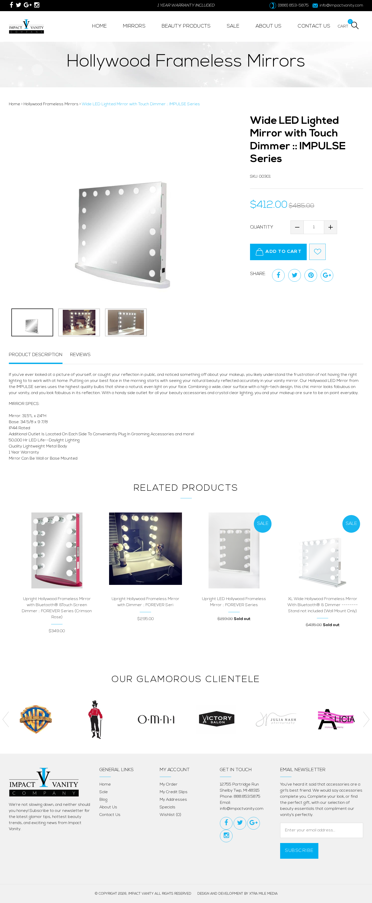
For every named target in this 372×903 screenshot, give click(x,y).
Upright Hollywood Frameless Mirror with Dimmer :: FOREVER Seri (145, 602)
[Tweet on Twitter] (294, 275)
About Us (268, 26)
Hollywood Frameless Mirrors (51, 104)
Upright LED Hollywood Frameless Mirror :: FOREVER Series (234, 602)
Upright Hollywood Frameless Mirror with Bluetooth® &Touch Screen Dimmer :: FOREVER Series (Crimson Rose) (57, 608)
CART (343, 26)
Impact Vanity (141, 893)
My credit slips (174, 792)
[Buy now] (42, 569)
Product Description (36, 355)
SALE (233, 26)
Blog (103, 800)
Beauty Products (186, 26)
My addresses (173, 800)
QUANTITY (261, 227)
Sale (103, 792)
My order (169, 785)
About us (108, 807)
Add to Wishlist (317, 252)
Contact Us (314, 26)
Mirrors (134, 26)
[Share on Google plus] (327, 275)
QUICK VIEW (71, 569)
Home (99, 26)
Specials (167, 807)
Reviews (80, 355)
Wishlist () (170, 815)
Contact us (109, 815)
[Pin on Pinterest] (310, 275)
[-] (297, 227)
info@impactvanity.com (241, 809)
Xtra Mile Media (263, 893)
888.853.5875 (247, 797)
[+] (330, 227)
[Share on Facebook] (278, 275)
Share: (258, 274)
